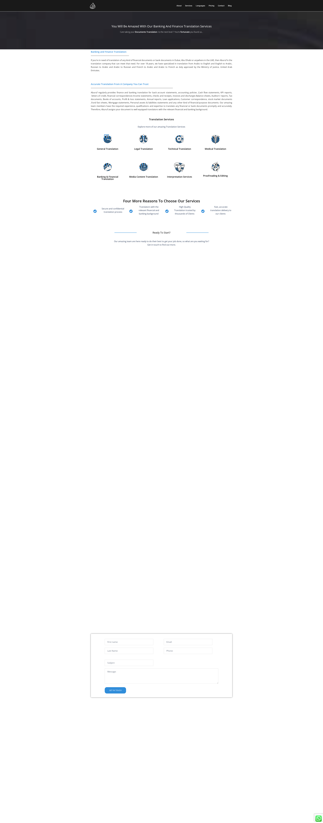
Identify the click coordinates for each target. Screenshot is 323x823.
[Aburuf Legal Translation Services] (93, 5)
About (179, 6)
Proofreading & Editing (215, 175)
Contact (221, 6)
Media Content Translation (143, 176)
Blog (230, 6)
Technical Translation (179, 148)
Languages (200, 6)
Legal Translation (143, 148)
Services (188, 6)
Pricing (211, 6)
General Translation (107, 148)
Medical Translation (215, 148)
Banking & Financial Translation (107, 178)
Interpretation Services (179, 176)
